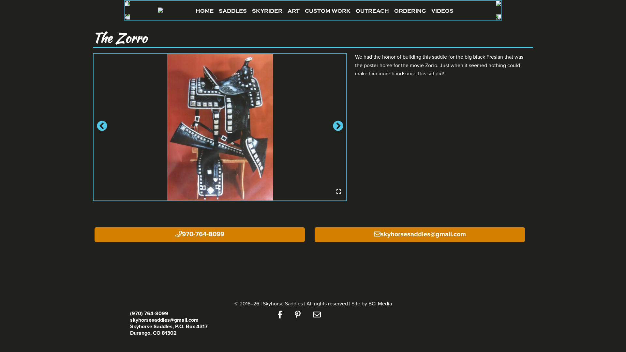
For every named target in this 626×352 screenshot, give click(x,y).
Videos (442, 11)
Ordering (410, 11)
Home (205, 11)
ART (294, 11)
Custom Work (327, 11)
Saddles (233, 11)
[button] (101, 127)
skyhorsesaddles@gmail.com (423, 234)
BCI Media (380, 304)
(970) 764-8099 (149, 313)
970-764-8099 (203, 234)
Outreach (372, 11)
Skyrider (267, 11)
